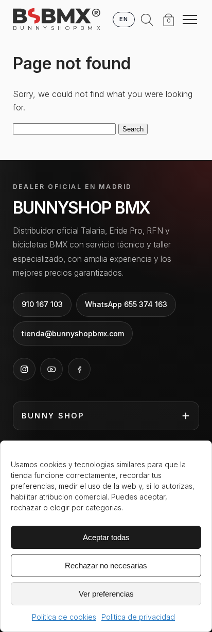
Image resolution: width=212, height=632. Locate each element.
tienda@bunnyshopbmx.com (73, 333)
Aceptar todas (106, 537)
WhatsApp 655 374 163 (126, 304)
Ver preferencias (106, 593)
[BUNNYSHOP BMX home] (56, 16)
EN (123, 19)
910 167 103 (42, 304)
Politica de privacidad (138, 616)
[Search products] (147, 19)
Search (133, 129)
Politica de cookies (64, 616)
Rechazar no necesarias (106, 565)
